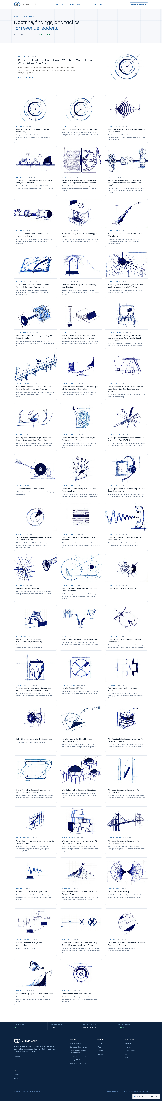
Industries (70, 4)
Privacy (16, 1075)
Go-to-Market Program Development (78, 1052)
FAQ (126, 1058)
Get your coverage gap (139, 4)
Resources (98, 4)
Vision (100, 1047)
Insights (128, 1043)
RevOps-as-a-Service (78, 1063)
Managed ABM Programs (79, 1060)
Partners (101, 1050)
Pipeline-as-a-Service (78, 1056)
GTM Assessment (76, 1043)
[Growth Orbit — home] (25, 4)
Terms (16, 1078)
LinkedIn (17, 1057)
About (100, 1043)
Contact (108, 4)
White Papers (130, 1050)
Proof (88, 4)
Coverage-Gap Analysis (78, 1047)
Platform (80, 4)
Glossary (128, 1047)
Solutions (59, 4)
